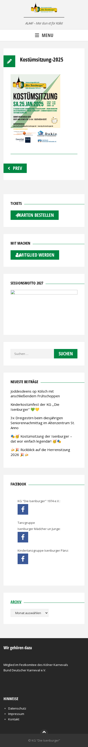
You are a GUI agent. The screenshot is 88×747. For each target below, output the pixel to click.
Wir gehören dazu (18, 647)
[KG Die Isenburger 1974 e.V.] (23, 509)
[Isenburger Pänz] (23, 559)
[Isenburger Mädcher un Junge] (23, 537)
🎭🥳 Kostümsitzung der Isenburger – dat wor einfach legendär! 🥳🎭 (41, 438)
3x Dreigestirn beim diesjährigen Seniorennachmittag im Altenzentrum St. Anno (43, 422)
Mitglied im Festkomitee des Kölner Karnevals (36, 665)
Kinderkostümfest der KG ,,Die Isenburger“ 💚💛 (35, 407)
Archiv (16, 601)
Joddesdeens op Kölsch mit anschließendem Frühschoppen (35, 393)
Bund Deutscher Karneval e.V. (25, 670)
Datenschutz (17, 708)
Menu (47, 35)
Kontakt (13, 719)
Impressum (16, 714)
